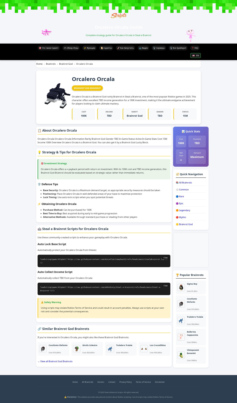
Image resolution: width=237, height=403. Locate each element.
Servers (100, 382)
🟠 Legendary (183, 210)
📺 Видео (143, 48)
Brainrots (51, 63)
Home (39, 63)
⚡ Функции (89, 48)
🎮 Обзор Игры (71, 48)
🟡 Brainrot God (184, 224)
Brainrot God (66, 63)
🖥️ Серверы (159, 48)
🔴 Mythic (181, 217)
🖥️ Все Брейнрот (178, 48)
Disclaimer (160, 382)
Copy (166, 258)
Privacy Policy (125, 382)
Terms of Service (143, 382)
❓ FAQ (195, 48)
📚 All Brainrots (184, 182)
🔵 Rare (180, 196)
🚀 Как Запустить (125, 48)
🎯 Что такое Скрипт (48, 48)
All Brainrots (87, 382)
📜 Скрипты (106, 48)
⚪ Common (182, 189)
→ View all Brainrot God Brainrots (55, 361)
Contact (111, 382)
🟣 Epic (179, 203)
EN (195, 56)
